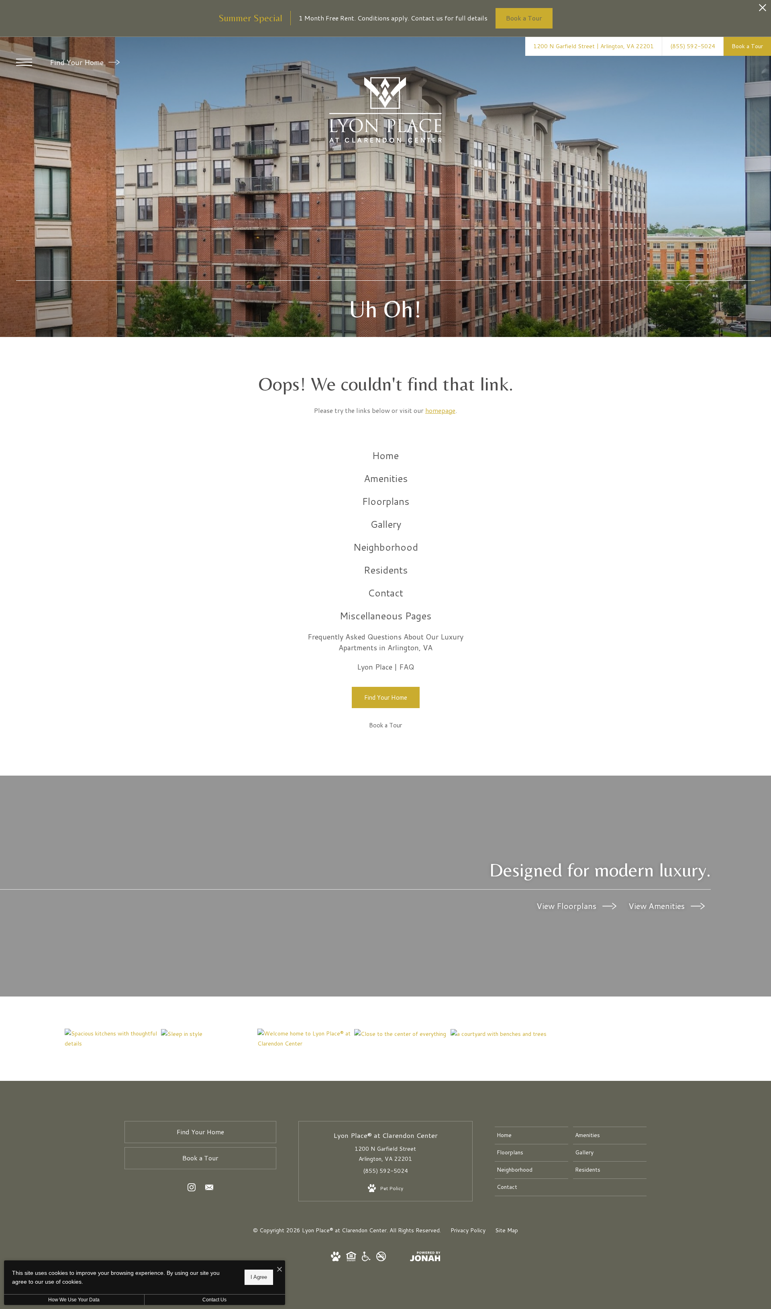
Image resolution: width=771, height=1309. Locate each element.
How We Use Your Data (74, 1300)
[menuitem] (385, 455)
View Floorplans (567, 905)
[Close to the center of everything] (402, 1034)
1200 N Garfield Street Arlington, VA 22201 (385, 1154)
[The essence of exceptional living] (499, 1034)
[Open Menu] (24, 62)
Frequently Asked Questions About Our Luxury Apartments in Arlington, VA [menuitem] (385, 642)
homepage (440, 410)
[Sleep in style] (209, 1034)
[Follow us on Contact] (209, 1189)
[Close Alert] (762, 10)
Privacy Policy (468, 1230)
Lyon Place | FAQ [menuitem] (385, 667)
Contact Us (214, 1300)
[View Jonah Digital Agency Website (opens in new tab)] (425, 1258)
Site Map (506, 1230)
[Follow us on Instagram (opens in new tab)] (192, 1189)
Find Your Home (78, 62)
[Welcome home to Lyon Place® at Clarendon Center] (305, 1039)
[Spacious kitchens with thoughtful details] (113, 1039)
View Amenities (657, 905)
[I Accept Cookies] (279, 1269)
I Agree (259, 1277)
